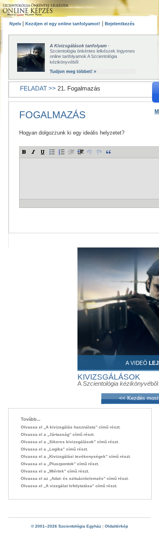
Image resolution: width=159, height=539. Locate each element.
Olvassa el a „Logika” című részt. (54, 449)
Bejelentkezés (120, 23)
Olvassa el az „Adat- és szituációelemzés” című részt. (75, 478)
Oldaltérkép (116, 526)
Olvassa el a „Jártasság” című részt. (58, 434)
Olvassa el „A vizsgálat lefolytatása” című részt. (69, 486)
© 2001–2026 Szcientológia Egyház (66, 526)
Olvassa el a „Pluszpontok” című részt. (60, 464)
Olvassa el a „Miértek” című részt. (55, 471)
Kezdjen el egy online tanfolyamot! (62, 23)
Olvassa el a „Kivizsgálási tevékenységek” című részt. (76, 456)
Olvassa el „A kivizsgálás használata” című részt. (71, 427)
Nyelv (15, 23)
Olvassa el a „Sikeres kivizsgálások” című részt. (70, 442)
